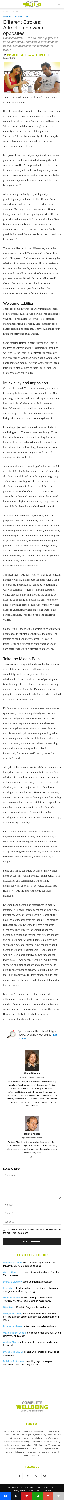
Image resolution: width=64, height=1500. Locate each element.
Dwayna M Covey (12, 1313)
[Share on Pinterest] (26, 1496)
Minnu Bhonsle (16, 55)
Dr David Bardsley (12, 1281)
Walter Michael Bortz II (14, 1332)
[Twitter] (44, 1476)
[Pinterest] (36, 1476)
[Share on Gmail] (48, 1496)
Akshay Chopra (11, 1342)
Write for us (13, 1487)
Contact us (49, 1487)
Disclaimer (46, 1490)
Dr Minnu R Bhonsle (13, 1361)
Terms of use (33, 1490)
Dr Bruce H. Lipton (12, 1262)
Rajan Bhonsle (37, 55)
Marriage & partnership (15, 16)
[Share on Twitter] (16, 1496)
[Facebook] (32, 1158)
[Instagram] (28, 1476)
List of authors (27, 1487)
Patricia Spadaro (11, 1297)
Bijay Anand (9, 1307)
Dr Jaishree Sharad (13, 1351)
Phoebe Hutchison (12, 1326)
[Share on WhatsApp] (37, 1496)
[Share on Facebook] (5, 1496)
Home (5, 11)
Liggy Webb (9, 1288)
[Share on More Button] (58, 1496)
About (38, 1487)
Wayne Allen (9, 1272)
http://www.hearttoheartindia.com (32, 1077)
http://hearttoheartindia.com (32, 1137)
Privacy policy (19, 1490)
